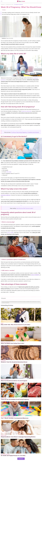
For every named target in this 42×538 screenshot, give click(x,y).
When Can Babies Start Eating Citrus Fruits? (12, 343)
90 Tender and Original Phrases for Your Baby (13, 455)
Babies (2, 323)
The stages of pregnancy (18, 4)
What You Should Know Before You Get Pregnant (14, 380)
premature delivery (5, 195)
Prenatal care (4, 398)
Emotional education (5, 454)
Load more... (21, 458)
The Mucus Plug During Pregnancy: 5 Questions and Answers (25, 132)
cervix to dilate (10, 232)
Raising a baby (3, 435)
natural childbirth (35, 274)
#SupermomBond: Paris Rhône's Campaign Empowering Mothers (18, 436)
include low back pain (26, 111)
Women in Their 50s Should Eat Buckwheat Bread (14, 362)
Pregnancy (3, 4)
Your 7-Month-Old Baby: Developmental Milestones (14, 418)
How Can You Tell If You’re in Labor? (24, 208)
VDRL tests (8, 171)
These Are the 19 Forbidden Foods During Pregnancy (15, 399)
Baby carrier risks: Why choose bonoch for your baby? (15, 324)
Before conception (4, 379)
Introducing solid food (5, 342)
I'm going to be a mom (9, 4)
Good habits (3, 360)
